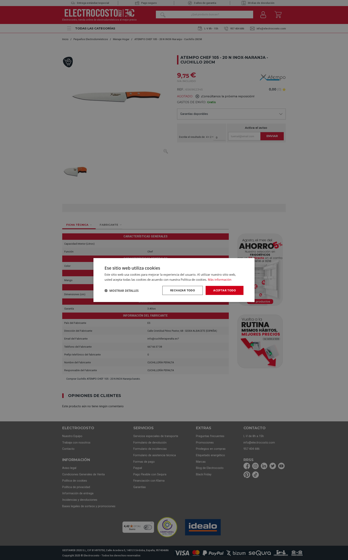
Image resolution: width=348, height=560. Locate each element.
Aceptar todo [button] (224, 290)
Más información (219, 279)
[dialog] (174, 280)
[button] (122, 290)
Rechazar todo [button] (182, 290)
